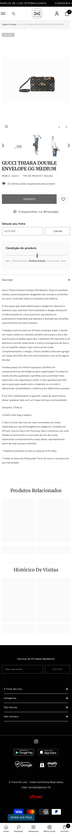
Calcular (57, 231)
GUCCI (15, 175)
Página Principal (9, 24)
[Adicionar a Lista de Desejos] (63, 199)
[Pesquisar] (14, 14)
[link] (18, 550)
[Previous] (59, 127)
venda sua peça (21, 817)
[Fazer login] (57, 13)
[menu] (3, 13)
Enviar (57, 669)
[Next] (66, 127)
